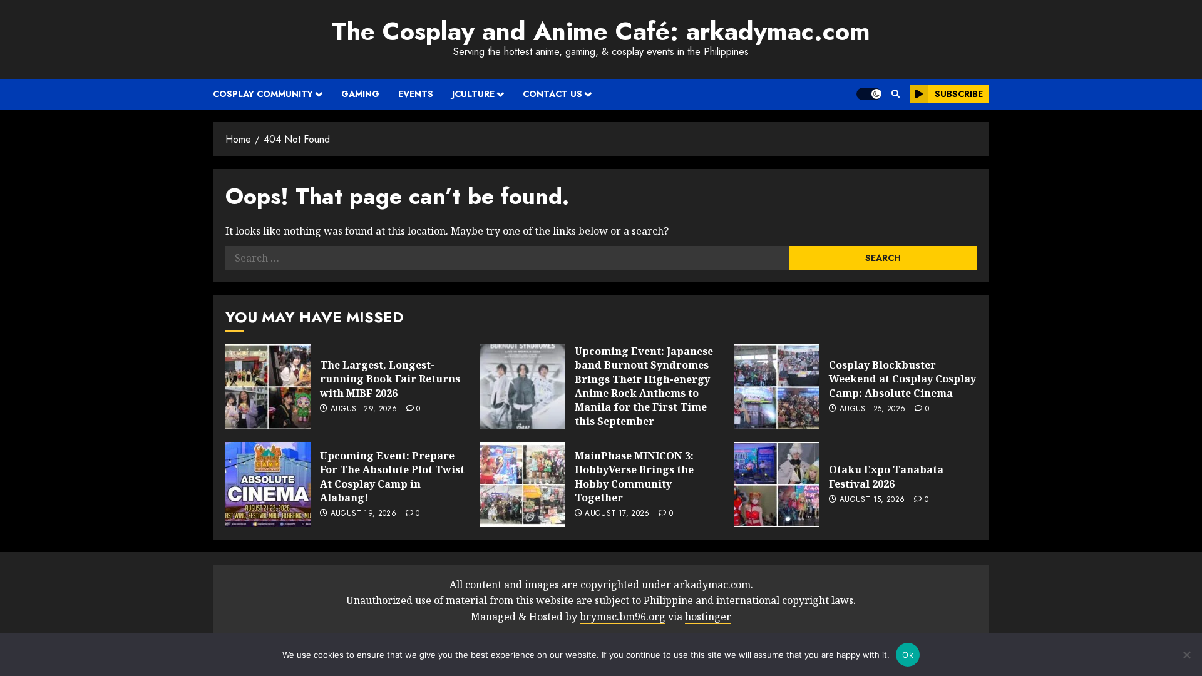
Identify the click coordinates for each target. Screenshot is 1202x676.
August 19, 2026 (363, 514)
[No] (1186, 654)
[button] (895, 94)
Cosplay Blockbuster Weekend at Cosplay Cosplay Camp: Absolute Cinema (902, 379)
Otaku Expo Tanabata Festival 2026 (886, 476)
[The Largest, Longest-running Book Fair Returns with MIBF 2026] (268, 386)
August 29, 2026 (364, 409)
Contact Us (552, 94)
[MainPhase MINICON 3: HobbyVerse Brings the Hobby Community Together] (522, 484)
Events (415, 94)
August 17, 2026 (617, 514)
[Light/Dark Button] (868, 94)
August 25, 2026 (872, 409)
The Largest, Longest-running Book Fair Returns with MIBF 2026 (390, 379)
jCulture (473, 94)
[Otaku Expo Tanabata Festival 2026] (776, 484)
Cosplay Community (263, 94)
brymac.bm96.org (622, 616)
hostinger (708, 616)
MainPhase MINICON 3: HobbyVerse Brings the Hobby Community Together (634, 476)
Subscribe (959, 94)
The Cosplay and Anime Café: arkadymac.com (601, 31)
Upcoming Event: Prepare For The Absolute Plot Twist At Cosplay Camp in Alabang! (392, 476)
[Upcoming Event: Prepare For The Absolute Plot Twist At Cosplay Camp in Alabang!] (268, 484)
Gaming (360, 94)
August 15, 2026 (872, 500)
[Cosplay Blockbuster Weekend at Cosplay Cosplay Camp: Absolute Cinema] (776, 386)
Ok (907, 655)
